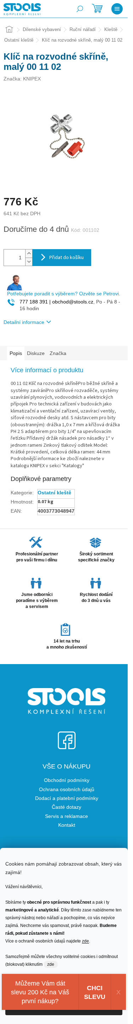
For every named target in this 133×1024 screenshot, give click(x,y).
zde (85, 941)
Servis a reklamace (66, 816)
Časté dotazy (66, 807)
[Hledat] (80, 9)
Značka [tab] (58, 353)
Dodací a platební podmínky (66, 798)
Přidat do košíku (66, 257)
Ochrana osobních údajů (66, 789)
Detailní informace (24, 322)
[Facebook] (67, 736)
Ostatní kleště (54, 492)
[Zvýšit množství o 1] (28, 253)
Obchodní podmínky (66, 780)
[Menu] (117, 9)
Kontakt (66, 825)
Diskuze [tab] (36, 353)
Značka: (22, 79)
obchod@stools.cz (72, 302)
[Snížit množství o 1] (28, 262)
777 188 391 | (35, 302)
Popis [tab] (16, 353)
